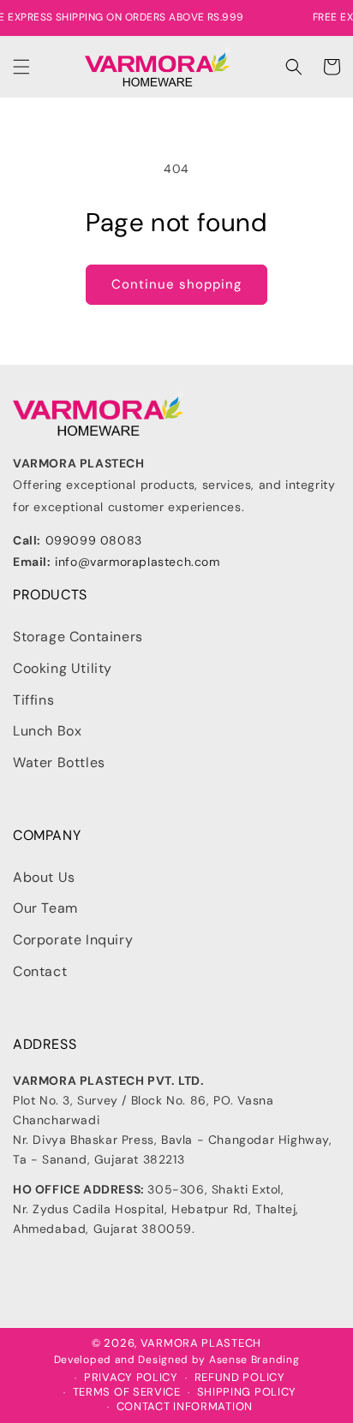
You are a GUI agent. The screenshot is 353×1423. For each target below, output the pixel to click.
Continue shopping (176, 284)
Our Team (45, 908)
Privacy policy (131, 1377)
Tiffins (33, 700)
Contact (40, 971)
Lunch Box (47, 731)
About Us (44, 877)
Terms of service (127, 1392)
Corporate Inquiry (73, 940)
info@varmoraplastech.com (137, 561)
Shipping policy (247, 1392)
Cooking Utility (62, 668)
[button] (21, 67)
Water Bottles (59, 762)
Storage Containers (78, 637)
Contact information (185, 1407)
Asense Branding (254, 1359)
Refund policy (239, 1377)
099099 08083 (93, 540)
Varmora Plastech (201, 1343)
